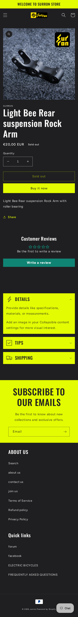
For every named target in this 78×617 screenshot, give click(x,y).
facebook (15, 556)
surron (33, 609)
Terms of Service (20, 500)
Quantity (8, 153)
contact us (16, 482)
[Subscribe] (64, 432)
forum (12, 546)
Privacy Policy (18, 519)
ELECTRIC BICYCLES (23, 565)
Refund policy (18, 510)
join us (13, 491)
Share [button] (12, 217)
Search (13, 463)
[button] (5, 15)
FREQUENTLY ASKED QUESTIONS (33, 574)
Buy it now (39, 188)
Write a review (39, 263)
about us (14, 472)
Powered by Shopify (46, 609)
